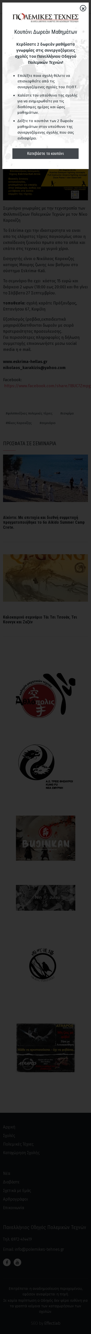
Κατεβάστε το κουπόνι (45, 153)
